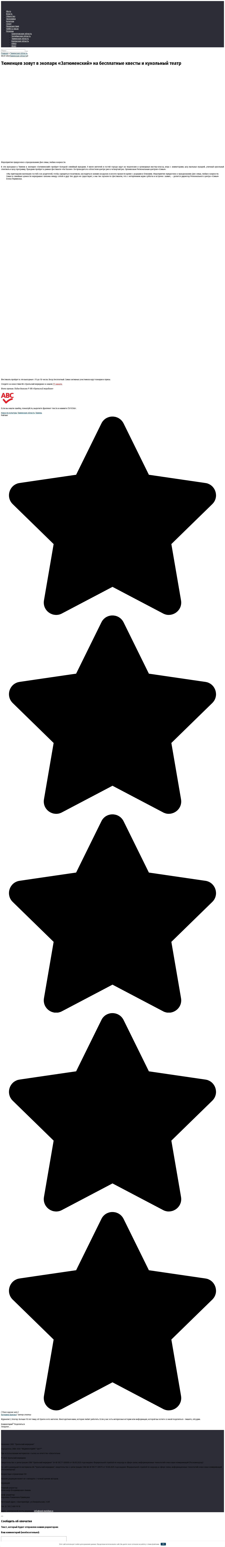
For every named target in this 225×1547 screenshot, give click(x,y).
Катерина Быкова (8, 1414)
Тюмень (38, 413)
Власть (9, 14)
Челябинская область (21, 36)
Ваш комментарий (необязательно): (20, 1532)
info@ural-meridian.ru (43, 1511)
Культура (10, 21)
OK (163, 1544)
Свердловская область (21, 33)
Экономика (11, 19)
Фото (8, 11)
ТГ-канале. (57, 384)
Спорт (8, 24)
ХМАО (13, 43)
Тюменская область (20, 38)
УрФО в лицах (12, 29)
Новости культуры (9, 413)
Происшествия (12, 26)
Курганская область (20, 41)
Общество (10, 16)
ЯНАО (13, 46)
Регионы (10, 31)
